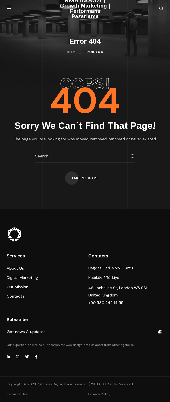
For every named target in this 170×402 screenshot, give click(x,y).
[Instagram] (17, 356)
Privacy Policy (99, 394)
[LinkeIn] (8, 356)
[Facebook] (36, 356)
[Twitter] (27, 356)
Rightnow (69, 384)
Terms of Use (17, 394)
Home (72, 52)
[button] (161, 8)
